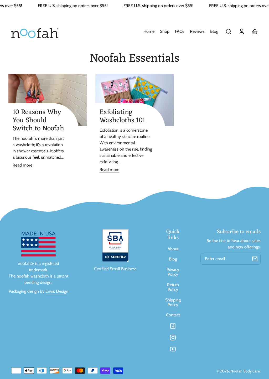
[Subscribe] (255, 259)
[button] (228, 31)
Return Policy (173, 287)
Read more (22, 165)
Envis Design (56, 291)
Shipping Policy (173, 302)
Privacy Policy (173, 272)
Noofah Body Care (245, 371)
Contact (173, 314)
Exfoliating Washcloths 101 (122, 116)
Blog (173, 259)
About (173, 248)
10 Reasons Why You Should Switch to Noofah (38, 120)
